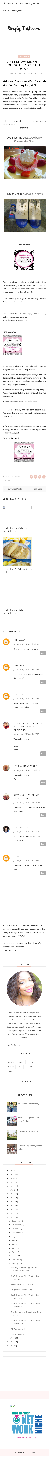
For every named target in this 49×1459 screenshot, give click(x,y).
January (15, 1263)
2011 (11, 1345)
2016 (11, 1209)
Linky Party (24, 56)
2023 (11, 1182)
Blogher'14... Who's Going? (22, 1289)
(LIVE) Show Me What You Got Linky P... (15, 529)
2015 (11, 1213)
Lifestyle (29, 1067)
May (13, 1248)
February (15, 1259)
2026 (11, 1170)
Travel (11, 1071)
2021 (11, 1190)
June (14, 1244)
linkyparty (7, 480)
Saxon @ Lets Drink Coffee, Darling (26, 797)
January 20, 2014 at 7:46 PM (26, 698)
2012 (11, 1342)
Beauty (11, 1062)
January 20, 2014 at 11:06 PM (27, 770)
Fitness (11, 1067)
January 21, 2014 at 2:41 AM (26, 831)
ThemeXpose (31, 1452)
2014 (11, 1217)
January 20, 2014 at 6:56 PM (26, 669)
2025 (11, 1174)
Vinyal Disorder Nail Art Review (23, 1284)
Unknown (20, 640)
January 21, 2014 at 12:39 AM (27, 802)
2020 (11, 1193)
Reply (43, 653)
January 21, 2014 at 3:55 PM (26, 860)
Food (20, 1067)
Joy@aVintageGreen (26, 766)
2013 (11, 1338)
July (13, 1240)
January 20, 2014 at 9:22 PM (26, 734)
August (15, 1236)
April (14, 1252)
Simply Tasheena (15, 73)
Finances (31, 1062)
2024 (11, 1178)
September (16, 1232)
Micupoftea (21, 827)
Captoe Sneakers (33, 193)
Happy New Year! (18, 1334)
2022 (11, 1186)
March (14, 1256)
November (16, 1225)
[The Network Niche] (27, 1441)
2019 (11, 1197)
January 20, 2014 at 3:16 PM (26, 644)
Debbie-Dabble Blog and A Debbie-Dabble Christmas (29, 726)
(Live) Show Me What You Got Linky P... (17, 570)
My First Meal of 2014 (19, 1329)
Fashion (21, 1062)
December (16, 1221)
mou (16, 856)
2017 (11, 1205)
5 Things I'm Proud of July (28, 1131)
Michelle (19, 694)
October (15, 1228)
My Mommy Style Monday (28, 1103)
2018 (11, 1201)
